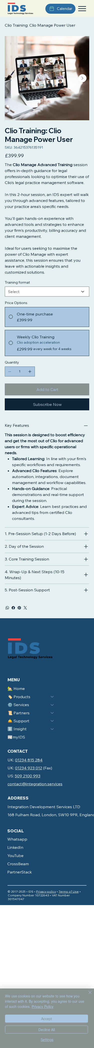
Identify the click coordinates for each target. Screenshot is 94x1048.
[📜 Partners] (52, 713)
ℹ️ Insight (17, 728)
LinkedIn (15, 847)
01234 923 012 (28, 767)
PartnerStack (19, 871)
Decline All (46, 1029)
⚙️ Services (18, 704)
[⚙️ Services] (52, 705)
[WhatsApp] (7, 607)
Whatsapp (17, 839)
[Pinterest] (19, 607)
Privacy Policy (42, 1006)
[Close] (87, 995)
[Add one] (30, 371)
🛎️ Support (18, 720)
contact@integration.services (35, 783)
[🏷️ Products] (52, 697)
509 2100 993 (27, 775)
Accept (46, 1018)
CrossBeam (18, 863)
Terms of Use (69, 891)
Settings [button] (47, 1039)
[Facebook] (13, 607)
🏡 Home (16, 688)
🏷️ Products (19, 696)
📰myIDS (16, 737)
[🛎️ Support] (52, 721)
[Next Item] (82, 78)
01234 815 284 (29, 759)
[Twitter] (25, 607)
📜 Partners (19, 712)
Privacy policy (46, 891)
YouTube (15, 855)
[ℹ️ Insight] (52, 729)
